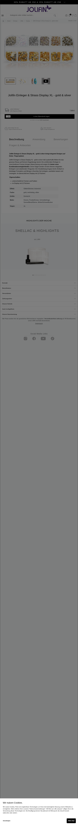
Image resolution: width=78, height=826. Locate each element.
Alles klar (71, 821)
